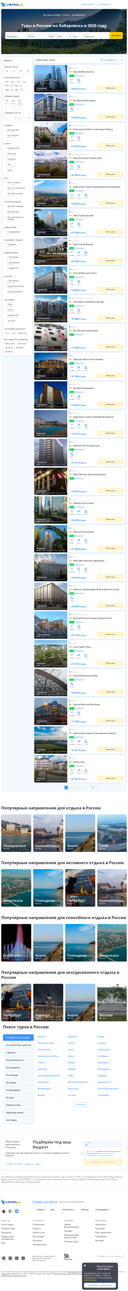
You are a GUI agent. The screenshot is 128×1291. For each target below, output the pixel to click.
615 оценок (79, 392)
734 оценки (79, 248)
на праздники (13, 1090)
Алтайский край (46, 1043)
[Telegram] (3, 1258)
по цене (10, 1097)
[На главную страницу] (13, 4)
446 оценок (79, 737)
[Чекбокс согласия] (84, 1153)
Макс (38, 1164)
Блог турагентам (103, 1232)
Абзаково (73, 1036)
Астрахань (103, 1056)
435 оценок (79, 766)
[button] (15, 35)
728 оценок (79, 277)
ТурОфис (68, 1231)
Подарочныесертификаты (7, 1237)
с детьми (10, 1052)
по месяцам (12, 1075)
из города (11, 1082)
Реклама (99, 1240)
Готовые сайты (71, 1241)
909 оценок (79, 133)
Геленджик (103, 1095)
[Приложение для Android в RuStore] (16, 1211)
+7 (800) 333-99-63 (13, 1164)
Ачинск (41, 1062)
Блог (3, 1243)
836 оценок (79, 191)
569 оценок (79, 536)
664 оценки (79, 335)
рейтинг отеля (13, 1105)
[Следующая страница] (97, 787)
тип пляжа (11, 1120)
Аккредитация (39, 1244)
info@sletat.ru (68, 1209)
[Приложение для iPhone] (3, 1211)
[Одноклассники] (16, 1258)
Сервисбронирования (71, 1225)
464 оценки (79, 651)
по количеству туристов (18, 1045)
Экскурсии (6, 1232)
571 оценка (79, 507)
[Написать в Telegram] (113, 4)
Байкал (71, 1062)
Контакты (37, 1240)
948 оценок (79, 105)
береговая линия (14, 1112)
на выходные (13, 1067)
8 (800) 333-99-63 (88, 4)
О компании (38, 1224)
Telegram (29, 1164)
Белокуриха (104, 1069)
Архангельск (104, 1049)
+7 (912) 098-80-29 (103, 4)
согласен (91, 1151)
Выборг (41, 1095)
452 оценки (79, 680)
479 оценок (79, 622)
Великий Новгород (77, 1082)
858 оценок (79, 162)
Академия (100, 1228)
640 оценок (79, 363)
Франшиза (100, 1224)
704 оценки (79, 306)
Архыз (71, 1056)
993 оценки (79, 76)
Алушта (102, 1043)
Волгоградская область (109, 1088)
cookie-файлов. (90, 1280)
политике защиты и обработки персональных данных (100, 1154)
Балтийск (42, 1069)
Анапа (71, 1049)
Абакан (41, 1036)
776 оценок (79, 220)
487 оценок (79, 593)
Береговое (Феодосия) (49, 1075)
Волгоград (73, 1088)
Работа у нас (39, 1232)
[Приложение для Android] (10, 1211)
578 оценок (79, 478)
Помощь (85, 1209)
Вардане (102, 1075)
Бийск (71, 1075)
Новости (37, 1228)
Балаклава (103, 1062)
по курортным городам (18, 1037)
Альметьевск (44, 1049)
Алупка (71, 1043)
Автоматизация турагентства (71, 1236)
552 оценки (79, 565)
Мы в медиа (38, 1236)
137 (92, 787)
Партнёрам (100, 1236)
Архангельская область (49, 1056)
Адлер (101, 1036)
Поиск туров (7, 1224)
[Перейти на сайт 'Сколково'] (79, 1258)
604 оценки (79, 450)
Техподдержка (101, 1209)
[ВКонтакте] (10, 1258)
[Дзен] (23, 1258)
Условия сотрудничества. (62, 1274)
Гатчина (72, 1095)
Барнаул (72, 1069)
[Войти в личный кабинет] (125, 4)
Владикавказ (44, 1088)
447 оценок (79, 708)
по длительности (15, 1060)
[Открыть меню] (121, 4)
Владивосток (104, 1082)
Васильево (43, 1082)
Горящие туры (8, 1228)
